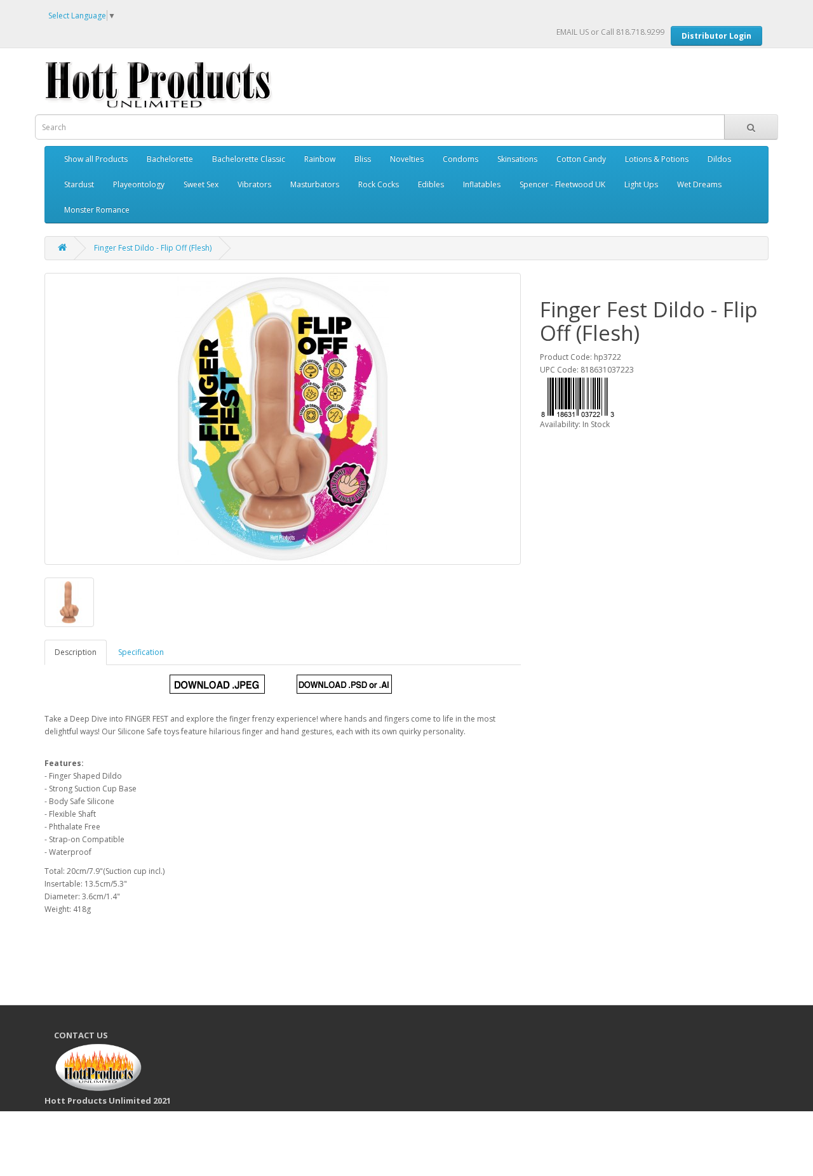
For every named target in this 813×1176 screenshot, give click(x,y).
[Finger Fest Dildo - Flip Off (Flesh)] (282, 419)
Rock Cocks (378, 184)
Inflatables (482, 184)
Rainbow (319, 159)
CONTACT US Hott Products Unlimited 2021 (112, 1067)
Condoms (460, 159)
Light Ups (641, 184)
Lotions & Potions (657, 159)
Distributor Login (716, 35)
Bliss (362, 159)
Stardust (79, 184)
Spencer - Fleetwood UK (562, 184)
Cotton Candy (581, 159)
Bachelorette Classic (248, 159)
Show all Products (96, 159)
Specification (141, 652)
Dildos (719, 159)
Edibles (431, 184)
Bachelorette (170, 159)
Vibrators (254, 184)
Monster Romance (97, 209)
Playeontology (139, 184)
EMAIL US (572, 32)
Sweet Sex (201, 184)
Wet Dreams (699, 184)
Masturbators (314, 184)
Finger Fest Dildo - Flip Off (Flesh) (153, 247)
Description (76, 652)
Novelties (407, 159)
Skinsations (517, 159)
